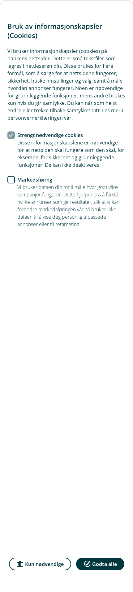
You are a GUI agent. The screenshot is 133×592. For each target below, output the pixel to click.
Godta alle (104, 564)
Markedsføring (34, 179)
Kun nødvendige (44, 564)
